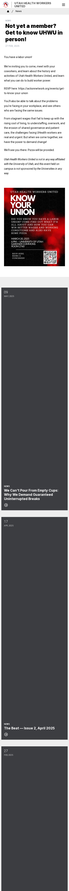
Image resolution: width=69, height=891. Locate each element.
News (19, 11)
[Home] (8, 11)
